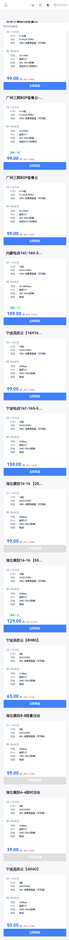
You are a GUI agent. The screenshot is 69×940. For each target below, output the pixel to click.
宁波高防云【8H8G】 (23, 640)
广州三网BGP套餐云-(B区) (24, 98)
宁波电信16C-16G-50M (24, 408)
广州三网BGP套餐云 (22, 178)
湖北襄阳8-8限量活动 (23, 716)
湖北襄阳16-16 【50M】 (24, 560)
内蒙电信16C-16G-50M (24, 253)
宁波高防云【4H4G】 (23, 869)
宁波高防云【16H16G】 (24, 333)
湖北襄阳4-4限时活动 (23, 792)
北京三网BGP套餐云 (22, 22)
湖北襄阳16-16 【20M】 (24, 484)
